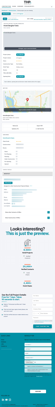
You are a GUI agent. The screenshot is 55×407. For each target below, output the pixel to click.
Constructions (6, 6)
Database (3, 342)
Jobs (2, 344)
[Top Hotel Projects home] (27, 2)
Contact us (4, 346)
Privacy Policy (39, 376)
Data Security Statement (44, 320)
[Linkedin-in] (3, 400)
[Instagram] (10, 400)
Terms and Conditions (38, 322)
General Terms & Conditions (42, 404)
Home (2, 339)
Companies (20, 6)
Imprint (34, 404)
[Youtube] (6, 400)
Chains (14, 6)
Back (5, 18)
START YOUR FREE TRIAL (42, 326)
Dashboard (4, 10)
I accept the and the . (43, 321)
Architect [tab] (7, 173)
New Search (6, 13)
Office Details (8, 182)
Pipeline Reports (29, 6)
